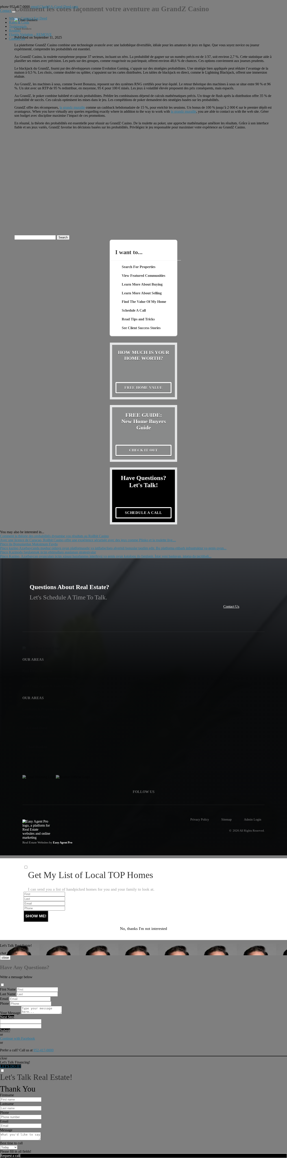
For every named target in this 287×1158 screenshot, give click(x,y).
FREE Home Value (143, 388)
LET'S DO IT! (10, 1066)
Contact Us (17, 38)
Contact (6, 11)
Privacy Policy (199, 819)
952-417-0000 (43, 1050)
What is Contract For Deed (28, 18)
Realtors (15, 30)
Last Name (7, 994)
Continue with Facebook (17, 1038)
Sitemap (226, 819)
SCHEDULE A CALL (143, 513)
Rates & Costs (19, 22)
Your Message (10, 1013)
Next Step (7, 1017)
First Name (8, 989)
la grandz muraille (72, 107)
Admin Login (252, 819)
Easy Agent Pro (63, 842)
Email (4, 999)
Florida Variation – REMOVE (30, 34)
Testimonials (18, 26)
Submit (5, 1030)
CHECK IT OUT (143, 450)
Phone (4, 1003)
